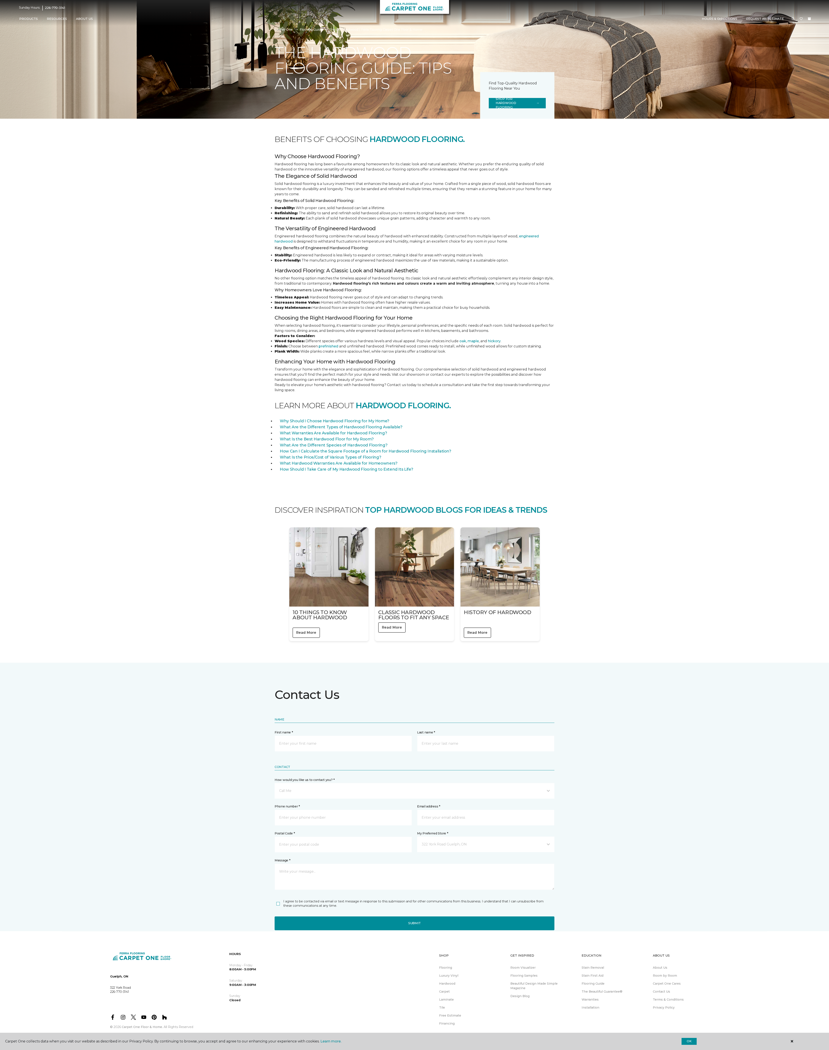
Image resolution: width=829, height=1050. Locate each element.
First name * (284, 732)
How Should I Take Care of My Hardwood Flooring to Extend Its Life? (346, 469)
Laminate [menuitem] (446, 999)
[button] (793, 19)
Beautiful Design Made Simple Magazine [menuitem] (534, 986)
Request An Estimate (765, 19)
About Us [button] (84, 19)
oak (462, 341)
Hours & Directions (719, 19)
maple (473, 341)
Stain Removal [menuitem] (593, 968)
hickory (494, 341)
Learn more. (330, 1041)
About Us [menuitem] (660, 968)
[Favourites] (801, 19)
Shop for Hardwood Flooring (506, 103)
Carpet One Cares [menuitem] (667, 983)
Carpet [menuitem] (444, 991)
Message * (282, 860)
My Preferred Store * (432, 833)
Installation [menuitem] (590, 1007)
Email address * (428, 806)
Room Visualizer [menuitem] (523, 968)
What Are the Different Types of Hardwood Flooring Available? (341, 427)
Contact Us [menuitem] (661, 991)
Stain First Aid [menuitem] (592, 975)
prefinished (328, 346)
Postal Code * (285, 833)
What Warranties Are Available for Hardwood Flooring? (333, 433)
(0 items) (809, 18)
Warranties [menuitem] (590, 999)
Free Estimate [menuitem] (450, 1015)
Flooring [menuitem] (445, 968)
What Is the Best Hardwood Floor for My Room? (326, 439)
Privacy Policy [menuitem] (664, 1007)
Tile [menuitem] (442, 1007)
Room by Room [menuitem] (665, 975)
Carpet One (284, 30)
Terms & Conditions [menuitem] (668, 999)
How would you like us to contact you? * (305, 779)
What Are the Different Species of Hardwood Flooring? (333, 445)
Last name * (426, 732)
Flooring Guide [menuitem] (593, 983)
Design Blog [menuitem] (520, 996)
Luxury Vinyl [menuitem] (448, 975)
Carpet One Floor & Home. (142, 1027)
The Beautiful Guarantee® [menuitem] (602, 991)
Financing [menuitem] (447, 1023)
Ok (689, 1041)
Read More (306, 633)
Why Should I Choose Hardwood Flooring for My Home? (334, 421)
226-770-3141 (55, 8)
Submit (414, 923)
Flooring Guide (311, 30)
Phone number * (287, 806)
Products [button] (28, 19)
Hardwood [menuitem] (447, 983)
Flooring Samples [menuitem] (524, 975)
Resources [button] (57, 19)
